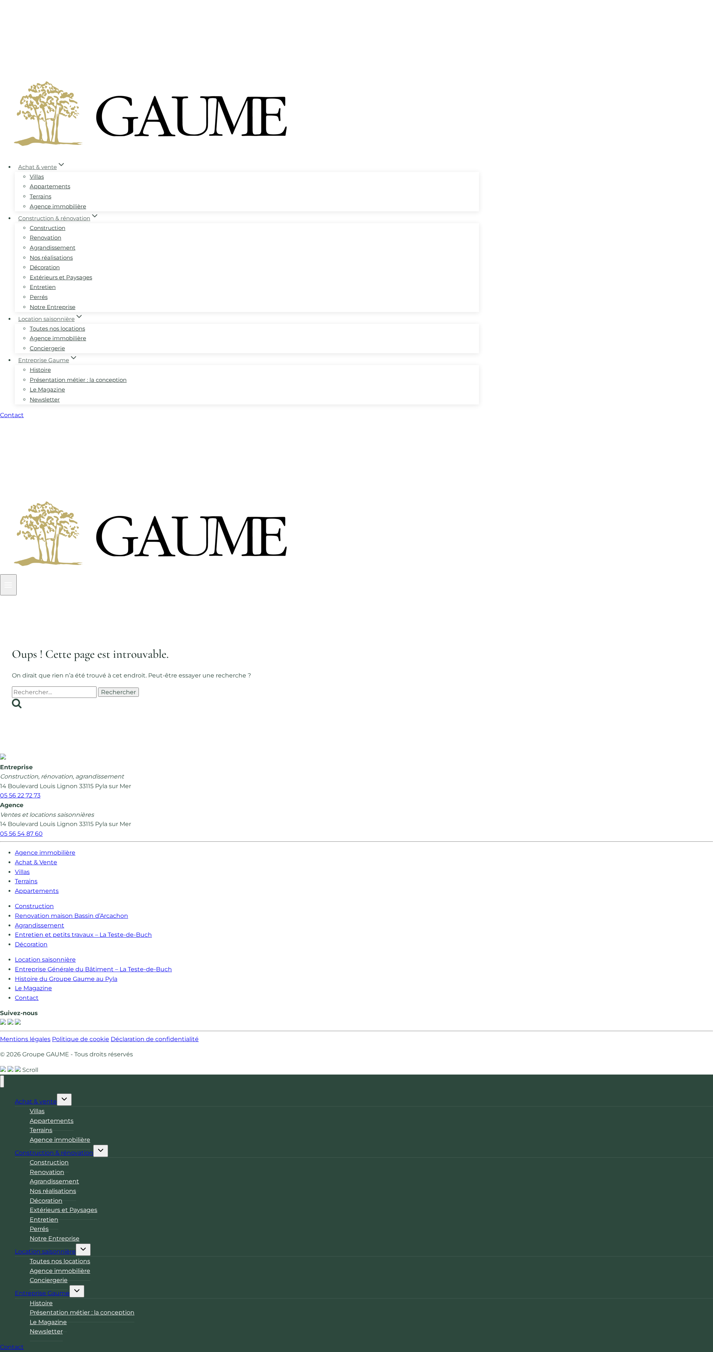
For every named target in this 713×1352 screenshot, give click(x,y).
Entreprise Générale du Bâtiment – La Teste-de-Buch (93, 969)
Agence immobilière (58, 206)
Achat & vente (36, 1101)
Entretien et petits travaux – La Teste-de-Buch (83, 934)
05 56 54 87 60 (21, 833)
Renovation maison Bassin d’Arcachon (71, 915)
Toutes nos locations (57, 328)
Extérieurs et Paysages (61, 277)
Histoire (40, 369)
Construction (47, 227)
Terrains (40, 196)
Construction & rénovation (54, 1152)
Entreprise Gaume (42, 1293)
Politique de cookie (80, 1039)
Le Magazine (47, 389)
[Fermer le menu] (2, 1081)
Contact (12, 415)
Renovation (45, 237)
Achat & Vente (36, 862)
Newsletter (45, 399)
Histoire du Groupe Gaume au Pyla (66, 978)
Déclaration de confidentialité (155, 1039)
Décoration (45, 267)
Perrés (39, 296)
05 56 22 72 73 (20, 795)
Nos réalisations (51, 257)
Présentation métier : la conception (78, 379)
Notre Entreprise (52, 307)
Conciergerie (47, 348)
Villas (37, 176)
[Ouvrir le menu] (8, 584)
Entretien (43, 286)
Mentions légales (25, 1039)
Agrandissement (52, 247)
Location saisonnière (45, 959)
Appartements (50, 186)
